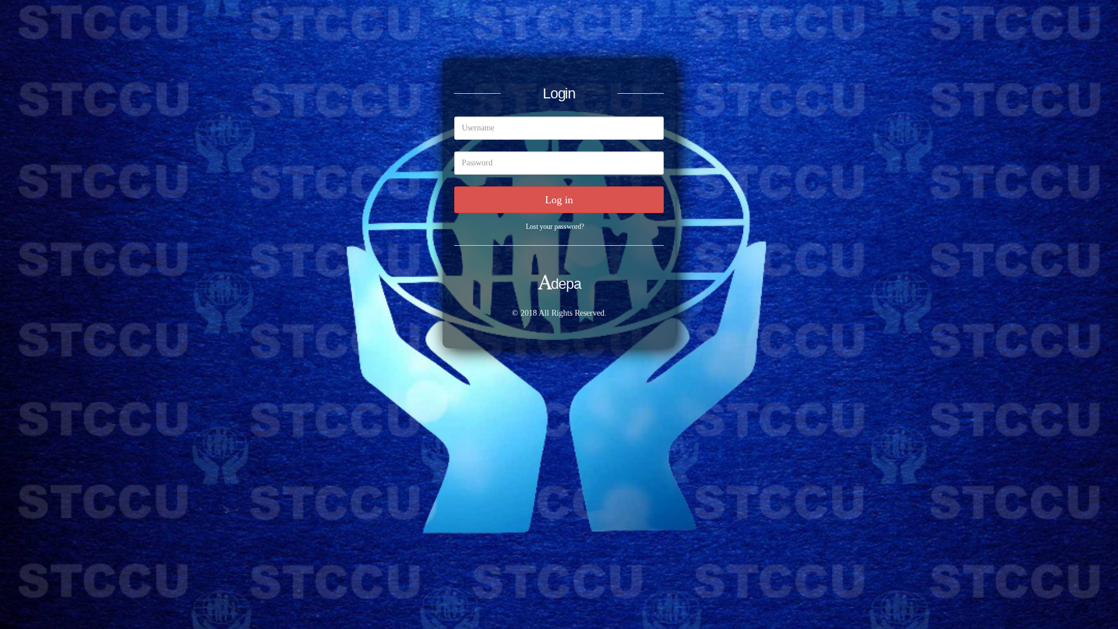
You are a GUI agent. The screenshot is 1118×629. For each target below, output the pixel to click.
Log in (559, 200)
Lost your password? (555, 226)
